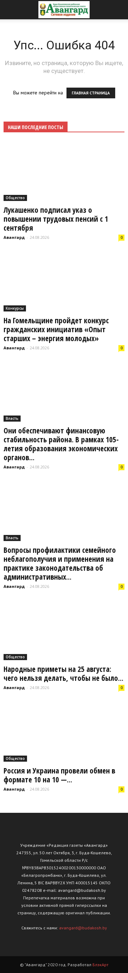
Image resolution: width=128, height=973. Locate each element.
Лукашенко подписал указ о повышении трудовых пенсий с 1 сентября (56, 219)
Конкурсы (15, 308)
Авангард (14, 237)
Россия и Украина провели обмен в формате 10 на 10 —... (59, 775)
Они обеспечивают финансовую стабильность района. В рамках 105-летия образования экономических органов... (61, 444)
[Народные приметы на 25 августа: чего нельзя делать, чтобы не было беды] (64, 630)
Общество (15, 197)
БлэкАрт (100, 964)
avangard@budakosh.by (83, 927)
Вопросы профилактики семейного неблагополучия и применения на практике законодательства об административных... (60, 563)
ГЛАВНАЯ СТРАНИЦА (91, 92)
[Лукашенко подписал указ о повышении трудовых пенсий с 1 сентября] (64, 171)
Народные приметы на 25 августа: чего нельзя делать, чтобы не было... (63, 673)
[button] (118, 9)
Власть (12, 418)
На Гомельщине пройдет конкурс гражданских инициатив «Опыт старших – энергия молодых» (56, 329)
